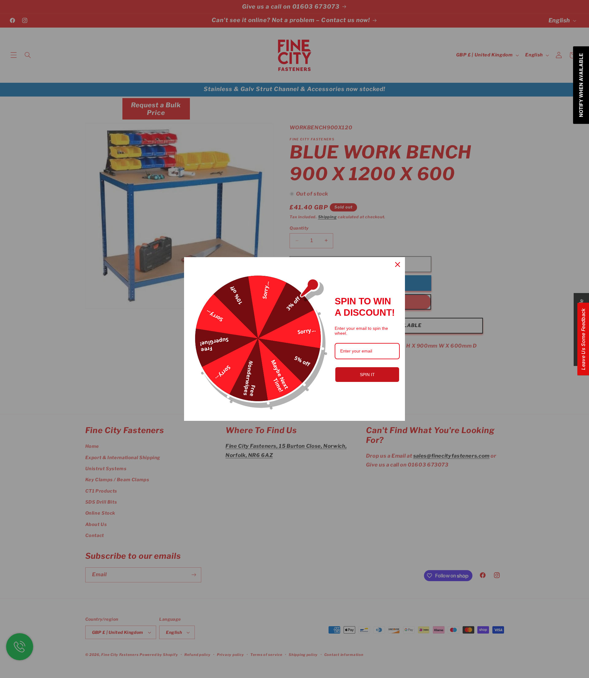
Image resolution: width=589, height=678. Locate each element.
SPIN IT (367, 374)
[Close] (397, 264)
